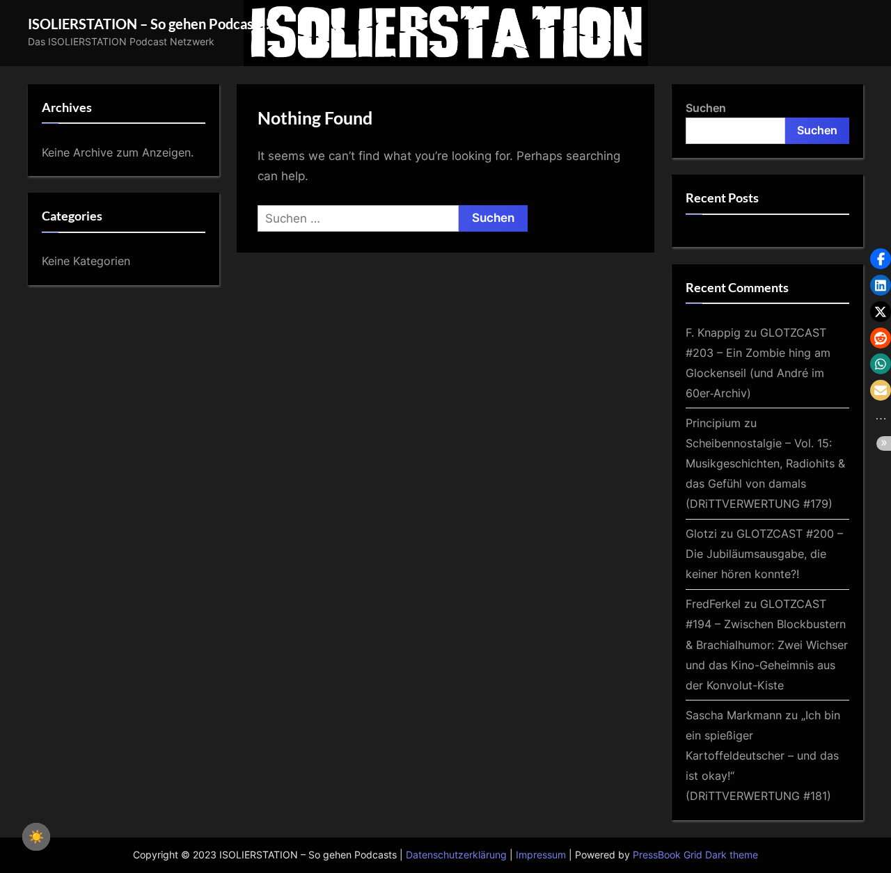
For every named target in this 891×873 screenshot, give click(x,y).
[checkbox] (36, 837)
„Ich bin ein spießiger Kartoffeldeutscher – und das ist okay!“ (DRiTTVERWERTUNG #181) (763, 755)
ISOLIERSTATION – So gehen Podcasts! (149, 23)
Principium (713, 423)
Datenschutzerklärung (456, 854)
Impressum (541, 854)
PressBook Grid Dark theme (695, 854)
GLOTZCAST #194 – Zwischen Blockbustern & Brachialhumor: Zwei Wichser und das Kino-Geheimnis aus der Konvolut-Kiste (767, 644)
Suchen (706, 108)
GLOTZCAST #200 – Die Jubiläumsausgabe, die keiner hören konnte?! (764, 554)
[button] (880, 258)
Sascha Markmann (734, 715)
